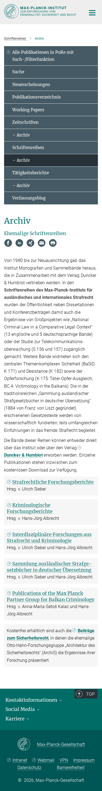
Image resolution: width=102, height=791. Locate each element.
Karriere (15, 719)
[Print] (53, 243)
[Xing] (30, 243)
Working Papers (28, 109)
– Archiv (21, 135)
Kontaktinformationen (31, 700)
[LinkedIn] (19, 243)
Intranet (20, 760)
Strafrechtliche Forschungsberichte (53, 482)
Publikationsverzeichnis (36, 97)
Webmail (46, 760)
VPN (64, 760)
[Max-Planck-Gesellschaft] (27, 744)
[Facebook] (8, 243)
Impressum (84, 760)
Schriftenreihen (28, 147)
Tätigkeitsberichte (30, 172)
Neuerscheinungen (31, 84)
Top (90, 694)
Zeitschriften (25, 122)
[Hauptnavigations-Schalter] (92, 12)
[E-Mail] (42, 243)
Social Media (20, 709)
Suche (18, 71)
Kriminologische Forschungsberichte (29, 508)
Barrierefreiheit (71, 767)
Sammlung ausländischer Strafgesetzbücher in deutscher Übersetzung (49, 567)
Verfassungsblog (29, 198)
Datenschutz (29, 767)
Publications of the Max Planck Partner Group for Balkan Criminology (50, 596)
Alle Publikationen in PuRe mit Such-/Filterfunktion (43, 56)
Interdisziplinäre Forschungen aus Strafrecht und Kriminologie (49, 537)
